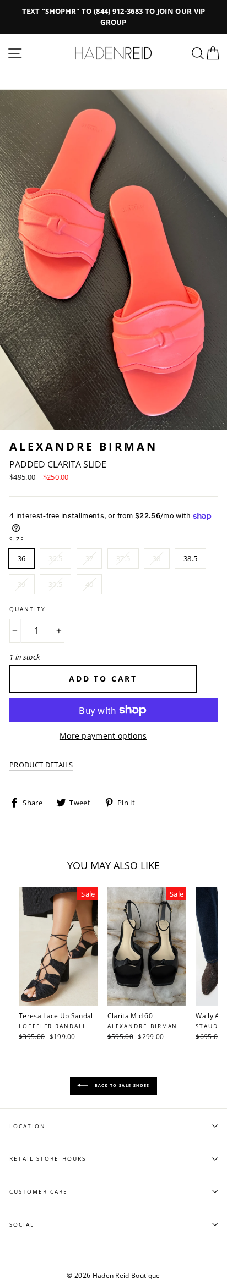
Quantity (27, 609)
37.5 (123, 558)
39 (22, 584)
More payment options (103, 736)
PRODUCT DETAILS (41, 765)
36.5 (55, 558)
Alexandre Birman (83, 446)
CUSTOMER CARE (38, 1191)
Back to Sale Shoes (121, 1085)
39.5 (55, 584)
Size (17, 539)
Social (21, 1224)
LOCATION (27, 1126)
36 (22, 558)
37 (89, 558)
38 (157, 558)
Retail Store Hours (47, 1158)
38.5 (190, 558)
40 (89, 584)
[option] (113, 17)
